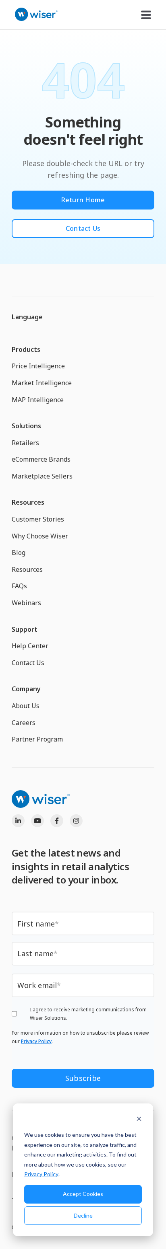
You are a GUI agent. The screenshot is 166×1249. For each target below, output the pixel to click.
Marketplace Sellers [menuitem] (42, 476)
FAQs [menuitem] (19, 585)
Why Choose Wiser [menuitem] (40, 536)
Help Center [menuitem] (30, 645)
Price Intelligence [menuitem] (38, 366)
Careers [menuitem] (23, 722)
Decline (83, 1215)
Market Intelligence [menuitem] (42, 382)
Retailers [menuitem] (25, 442)
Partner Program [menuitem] (37, 739)
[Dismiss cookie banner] (139, 1120)
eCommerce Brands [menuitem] (41, 459)
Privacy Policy (41, 1174)
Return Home (83, 199)
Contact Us (83, 228)
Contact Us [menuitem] (28, 662)
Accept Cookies (83, 1193)
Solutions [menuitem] (26, 425)
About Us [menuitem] (25, 705)
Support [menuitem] (24, 629)
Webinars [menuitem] (26, 602)
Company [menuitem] (26, 688)
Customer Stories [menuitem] (38, 519)
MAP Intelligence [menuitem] (38, 399)
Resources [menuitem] (28, 502)
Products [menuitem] (26, 349)
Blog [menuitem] (18, 552)
